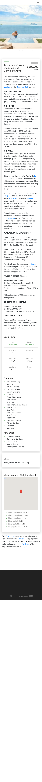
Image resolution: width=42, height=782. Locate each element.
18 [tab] (23, 51)
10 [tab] (31, 48)
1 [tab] (2, 48)
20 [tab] (29, 51)
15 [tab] (13, 51)
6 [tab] (18, 48)
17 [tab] (19, 51)
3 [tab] (8, 48)
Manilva (7, 87)
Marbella (12, 198)
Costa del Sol (22, 87)
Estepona (7, 196)
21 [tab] (32, 51)
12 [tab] (37, 48)
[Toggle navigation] (37, 2)
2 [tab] (5, 48)
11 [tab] (34, 48)
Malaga (30, 198)
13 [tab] (40, 48)
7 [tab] (21, 48)
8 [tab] (24, 48)
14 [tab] (10, 51)
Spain (33, 264)
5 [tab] (14, 48)
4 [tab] (11, 48)
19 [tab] (26, 51)
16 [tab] (16, 51)
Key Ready (29, 344)
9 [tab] (27, 48)
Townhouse (12, 344)
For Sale (34, 63)
